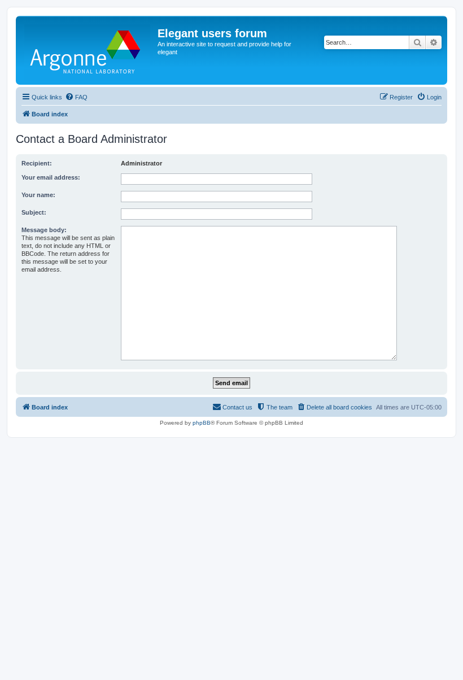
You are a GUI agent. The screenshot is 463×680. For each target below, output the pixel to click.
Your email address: (50, 177)
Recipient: (36, 163)
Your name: (38, 194)
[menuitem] (76, 97)
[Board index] (88, 50)
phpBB (202, 423)
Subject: (33, 212)
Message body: (44, 229)
